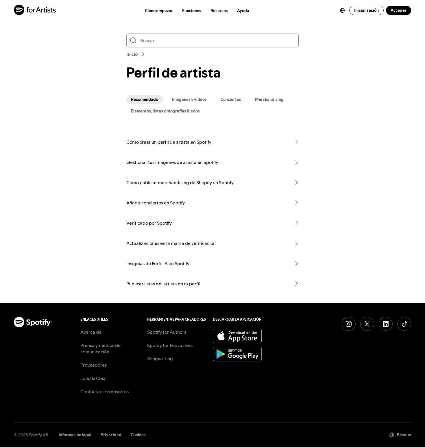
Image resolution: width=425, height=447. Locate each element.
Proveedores (93, 365)
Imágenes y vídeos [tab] (189, 99)
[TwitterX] (367, 324)
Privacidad (111, 435)
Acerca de (90, 332)
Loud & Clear (93, 378)
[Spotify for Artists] (35, 10)
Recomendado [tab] (144, 99)
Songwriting (160, 358)
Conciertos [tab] (231, 99)
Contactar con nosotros (104, 391)
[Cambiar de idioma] (342, 10)
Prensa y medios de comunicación (100, 348)
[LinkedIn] (386, 324)
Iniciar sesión (366, 10)
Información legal (75, 435)
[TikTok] (404, 324)
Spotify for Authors (166, 332)
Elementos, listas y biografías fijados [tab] (165, 111)
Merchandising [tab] (269, 99)
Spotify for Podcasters (170, 345)
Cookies (138, 435)
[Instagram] (349, 324)
